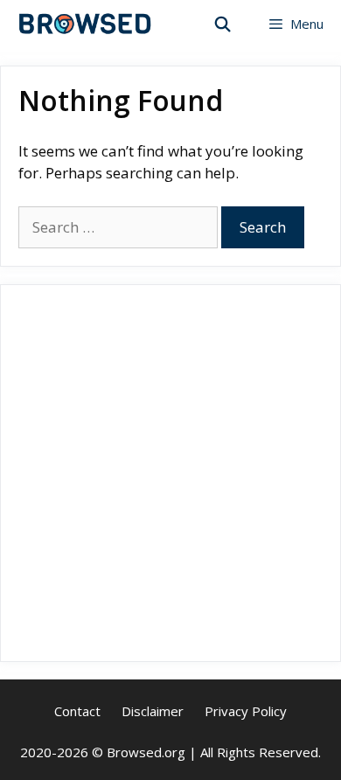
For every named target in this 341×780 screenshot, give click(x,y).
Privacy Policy (246, 711)
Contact (77, 711)
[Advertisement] (170, 473)
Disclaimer (153, 711)
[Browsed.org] (85, 24)
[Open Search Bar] (223, 24)
